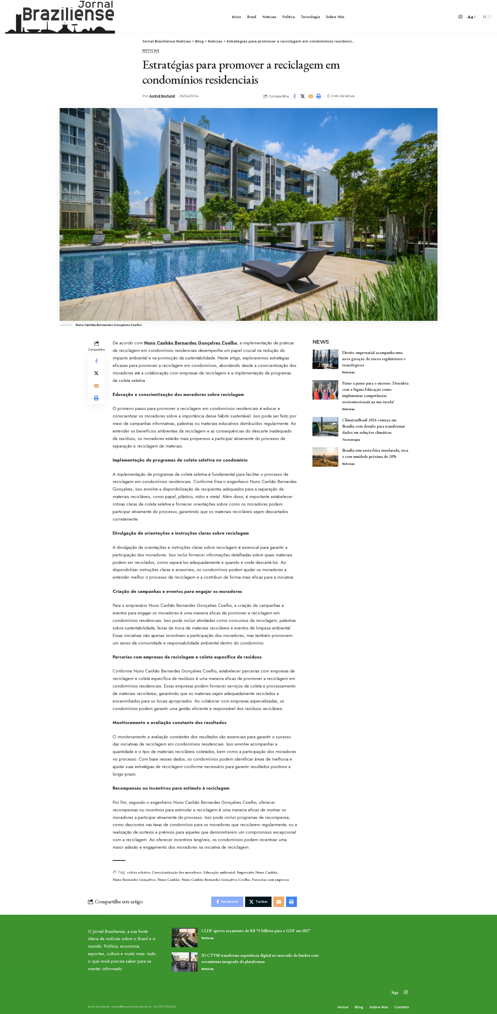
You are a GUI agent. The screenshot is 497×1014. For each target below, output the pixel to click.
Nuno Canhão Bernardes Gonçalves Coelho (190, 343)
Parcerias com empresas (270, 879)
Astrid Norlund (162, 96)
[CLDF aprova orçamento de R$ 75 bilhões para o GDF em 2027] (185, 937)
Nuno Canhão (168, 879)
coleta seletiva (138, 872)
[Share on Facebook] (294, 96)
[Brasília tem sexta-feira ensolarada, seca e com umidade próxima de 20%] (325, 457)
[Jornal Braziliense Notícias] (60, 17)
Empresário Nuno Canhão (257, 872)
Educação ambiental (219, 872)
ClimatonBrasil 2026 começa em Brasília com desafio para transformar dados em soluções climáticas (373, 426)
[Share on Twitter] (302, 96)
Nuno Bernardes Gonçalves (134, 879)
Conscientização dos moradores (177, 872)
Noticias (150, 51)
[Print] (318, 96)
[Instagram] (460, 17)
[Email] (310, 96)
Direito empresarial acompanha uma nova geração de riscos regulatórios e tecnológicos (373, 359)
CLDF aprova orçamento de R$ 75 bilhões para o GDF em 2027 (255, 930)
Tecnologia (351, 440)
